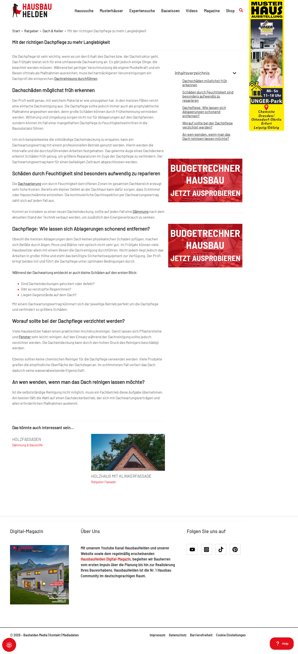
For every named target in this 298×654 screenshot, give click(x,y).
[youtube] (193, 549)
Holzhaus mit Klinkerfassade (121, 476)
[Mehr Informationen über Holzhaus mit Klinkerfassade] (128, 452)
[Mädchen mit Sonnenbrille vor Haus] (266, 65)
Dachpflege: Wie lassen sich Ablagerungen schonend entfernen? (204, 111)
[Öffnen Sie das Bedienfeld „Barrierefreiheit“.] (9, 645)
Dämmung (141, 211)
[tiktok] (222, 549)
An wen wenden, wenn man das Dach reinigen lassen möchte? (206, 136)
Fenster (25, 337)
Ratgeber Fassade (103, 482)
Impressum (157, 635)
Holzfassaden (26, 439)
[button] (241, 10)
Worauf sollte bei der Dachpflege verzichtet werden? (207, 125)
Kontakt (54, 635)
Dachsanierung (29, 184)
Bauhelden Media (35, 635)
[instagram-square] (208, 549)
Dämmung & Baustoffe (27, 445)
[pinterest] (236, 549)
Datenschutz (178, 635)
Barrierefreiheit (201, 635)
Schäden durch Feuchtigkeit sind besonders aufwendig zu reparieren (207, 96)
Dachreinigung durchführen (75, 78)
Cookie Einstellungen (231, 635)
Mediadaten (70, 635)
